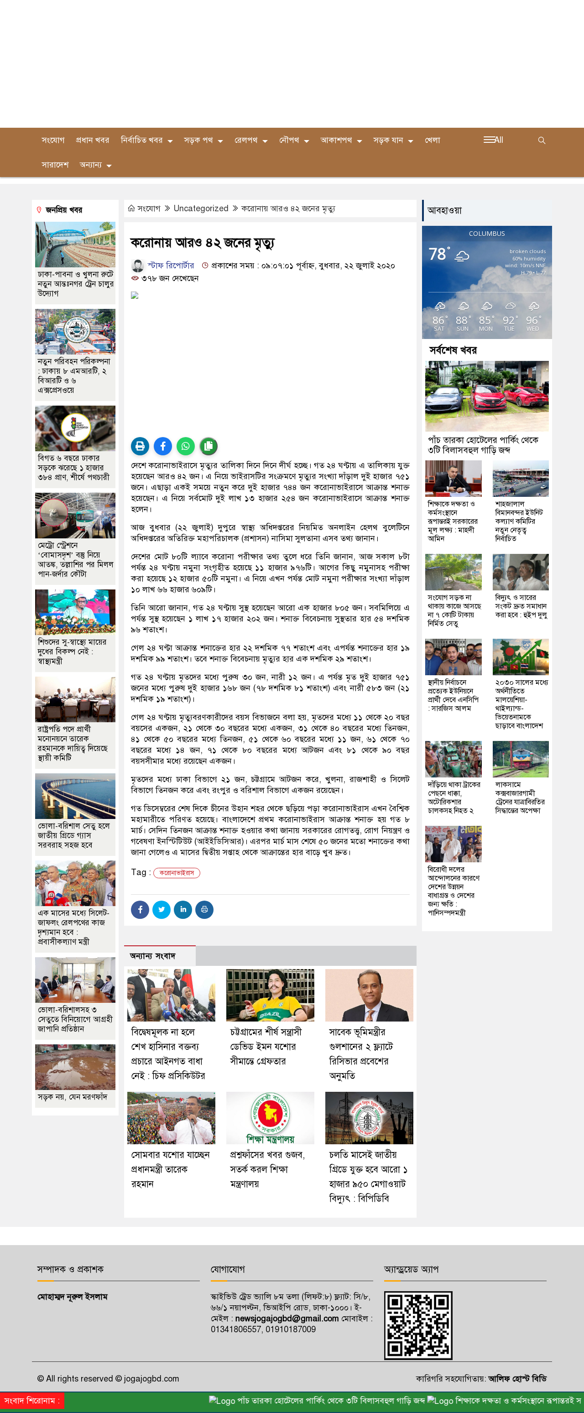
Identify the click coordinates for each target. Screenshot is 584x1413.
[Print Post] (140, 446)
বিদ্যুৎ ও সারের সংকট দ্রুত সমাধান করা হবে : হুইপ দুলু (521, 606)
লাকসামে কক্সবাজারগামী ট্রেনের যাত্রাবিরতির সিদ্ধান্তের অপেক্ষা (520, 797)
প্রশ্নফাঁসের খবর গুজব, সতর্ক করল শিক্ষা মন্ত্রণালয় (267, 1169)
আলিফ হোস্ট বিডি (516, 1379)
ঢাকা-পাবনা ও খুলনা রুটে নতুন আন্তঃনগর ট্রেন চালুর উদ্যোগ (76, 284)
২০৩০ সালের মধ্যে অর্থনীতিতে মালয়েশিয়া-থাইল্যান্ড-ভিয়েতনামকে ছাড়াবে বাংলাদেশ (521, 704)
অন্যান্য (91, 165)
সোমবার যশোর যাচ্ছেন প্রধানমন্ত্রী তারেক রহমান (170, 1169)
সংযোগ (53, 140)
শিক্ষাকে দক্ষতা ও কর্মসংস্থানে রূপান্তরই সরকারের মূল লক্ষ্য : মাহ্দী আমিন (453, 521)
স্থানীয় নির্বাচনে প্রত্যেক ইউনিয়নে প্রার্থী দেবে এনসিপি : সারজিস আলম (453, 695)
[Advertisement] (274, 64)
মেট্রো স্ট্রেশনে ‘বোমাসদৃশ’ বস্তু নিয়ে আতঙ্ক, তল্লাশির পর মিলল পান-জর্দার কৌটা (76, 560)
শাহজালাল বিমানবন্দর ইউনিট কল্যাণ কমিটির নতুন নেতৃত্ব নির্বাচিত (519, 521)
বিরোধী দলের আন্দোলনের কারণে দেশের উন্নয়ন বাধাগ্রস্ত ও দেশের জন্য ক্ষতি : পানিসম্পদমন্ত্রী (454, 891)
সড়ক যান (388, 140)
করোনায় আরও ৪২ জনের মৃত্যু (288, 208)
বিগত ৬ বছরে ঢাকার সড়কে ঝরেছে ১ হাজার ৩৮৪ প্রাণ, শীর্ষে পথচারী (75, 468)
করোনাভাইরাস (177, 873)
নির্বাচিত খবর (142, 140)
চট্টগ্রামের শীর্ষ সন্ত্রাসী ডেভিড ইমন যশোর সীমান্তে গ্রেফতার (266, 1047)
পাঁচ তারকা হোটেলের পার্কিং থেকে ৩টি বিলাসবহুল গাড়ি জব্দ (483, 445)
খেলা (432, 140)
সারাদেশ (55, 165)
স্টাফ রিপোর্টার (170, 266)
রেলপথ (246, 140)
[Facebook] (140, 910)
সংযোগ (149, 208)
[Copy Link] (208, 446)
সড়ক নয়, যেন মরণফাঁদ (72, 1097)
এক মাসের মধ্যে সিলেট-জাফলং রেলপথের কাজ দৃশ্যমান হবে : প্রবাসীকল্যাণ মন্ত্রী (74, 927)
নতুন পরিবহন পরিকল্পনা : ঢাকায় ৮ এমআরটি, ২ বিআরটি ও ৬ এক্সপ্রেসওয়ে (74, 376)
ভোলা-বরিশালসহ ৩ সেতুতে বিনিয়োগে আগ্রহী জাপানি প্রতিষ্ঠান (75, 1019)
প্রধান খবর (93, 140)
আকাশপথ (336, 140)
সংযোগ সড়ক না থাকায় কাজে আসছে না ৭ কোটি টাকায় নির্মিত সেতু (454, 610)
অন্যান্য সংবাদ (153, 956)
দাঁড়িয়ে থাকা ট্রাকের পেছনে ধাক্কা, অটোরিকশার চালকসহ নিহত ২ (454, 797)
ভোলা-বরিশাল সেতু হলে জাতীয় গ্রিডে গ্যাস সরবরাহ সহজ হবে (74, 835)
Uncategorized (201, 208)
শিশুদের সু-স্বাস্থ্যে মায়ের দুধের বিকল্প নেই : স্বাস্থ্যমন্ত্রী (72, 651)
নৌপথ (289, 140)
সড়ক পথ (198, 140)
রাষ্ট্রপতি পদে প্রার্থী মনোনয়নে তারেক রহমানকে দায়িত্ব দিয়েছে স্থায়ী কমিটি (73, 744)
